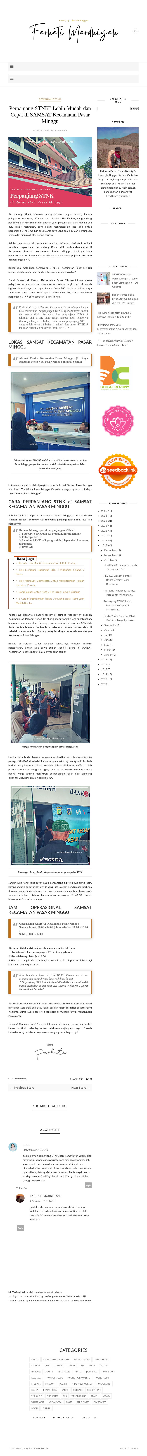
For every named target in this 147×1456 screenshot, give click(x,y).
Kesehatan (36, 1377)
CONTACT (39, 1417)
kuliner (46, 1408)
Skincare (77, 1390)
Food (92, 1365)
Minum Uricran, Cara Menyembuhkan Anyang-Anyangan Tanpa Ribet (117, 328)
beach (34, 1408)
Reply (88, 1185)
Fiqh (82, 1365)
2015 (104, 669)
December (110, 550)
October (109, 560)
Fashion (35, 1365)
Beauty (35, 1359)
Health (49, 1371)
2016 (104, 664)
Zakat (69, 1402)
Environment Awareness (56, 1359)
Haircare (36, 1371)
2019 (104, 540)
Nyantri (63, 1383)
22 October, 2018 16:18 (42, 1200)
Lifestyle (36, 1383)
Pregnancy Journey (82, 1383)
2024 (104, 515)
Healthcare (64, 1371)
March (107, 649)
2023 (104, 520)
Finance (58, 1365)
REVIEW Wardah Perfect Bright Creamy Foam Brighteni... (118, 579)
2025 (104, 510)
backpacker (100, 1402)
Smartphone (94, 1390)
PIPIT (26, 1144)
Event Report (101, 1359)
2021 (104, 530)
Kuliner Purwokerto (79, 1377)
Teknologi (36, 1396)
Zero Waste (83, 1402)
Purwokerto (104, 1383)
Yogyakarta (55, 1402)
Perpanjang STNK (50, 99)
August (108, 629)
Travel (94, 1396)
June (107, 639)
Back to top (128, 1448)
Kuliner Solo (102, 1377)
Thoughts (52, 1396)
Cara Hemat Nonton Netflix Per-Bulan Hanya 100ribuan (49, 591)
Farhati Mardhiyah (45, 1195)
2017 (104, 659)
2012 (104, 684)
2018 (104, 545)
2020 (104, 535)
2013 (104, 679)
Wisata (106, 1396)
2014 (104, 674)
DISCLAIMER (89, 1417)
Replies (23, 1188)
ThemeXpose (40, 1448)
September (110, 625)
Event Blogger (82, 1359)
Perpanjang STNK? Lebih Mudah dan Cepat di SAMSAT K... (117, 605)
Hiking (78, 1371)
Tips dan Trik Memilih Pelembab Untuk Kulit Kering (47, 562)
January (108, 654)
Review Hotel (50, 1390)
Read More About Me (118, 195)
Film (47, 1365)
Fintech (71, 1365)
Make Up (49, 1383)
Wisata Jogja (37, 1402)
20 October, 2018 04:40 (35, 1149)
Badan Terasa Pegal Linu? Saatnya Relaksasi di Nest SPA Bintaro (125, 298)
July (106, 634)
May (106, 644)
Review (34, 1390)
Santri (65, 1390)
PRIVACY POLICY (63, 1417)
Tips (65, 1396)
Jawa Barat (92, 1371)
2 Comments (19, 1078)
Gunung (104, 1365)
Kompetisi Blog (55, 1377)
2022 (104, 525)
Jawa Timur (108, 1371)
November (110, 555)
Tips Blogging (79, 1396)
